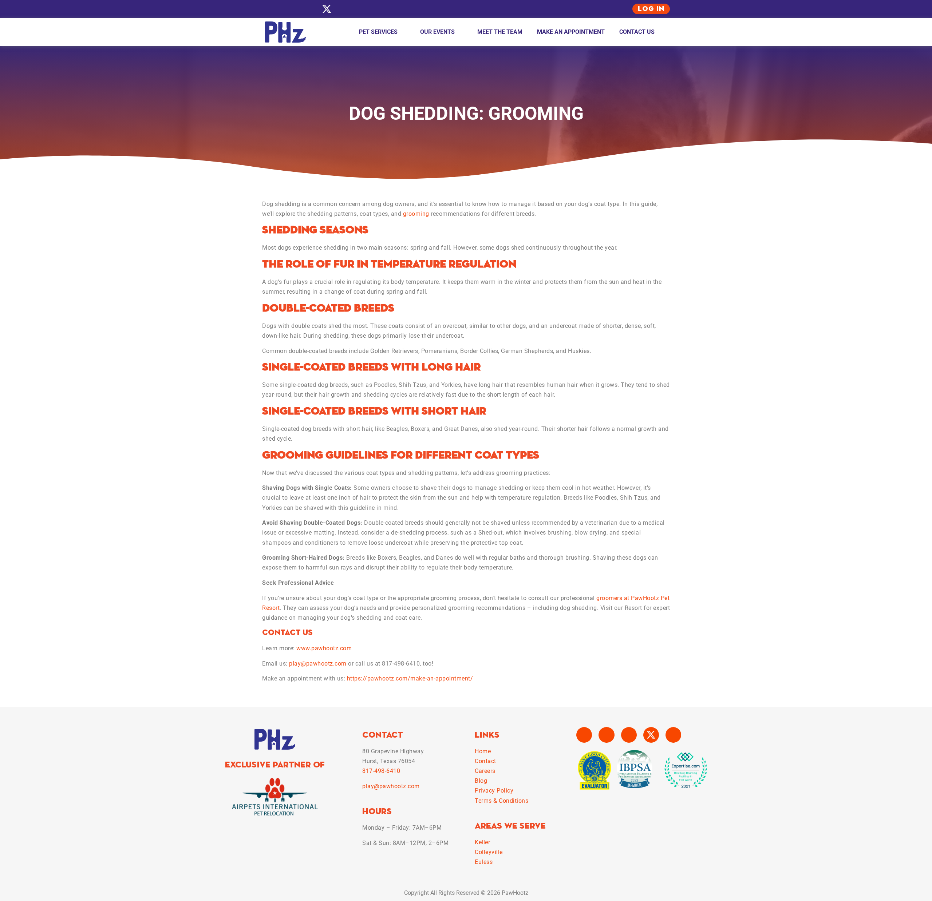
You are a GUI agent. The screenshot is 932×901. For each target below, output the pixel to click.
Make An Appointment (571, 31)
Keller (482, 842)
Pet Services (378, 31)
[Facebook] (266, 8)
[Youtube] (306, 8)
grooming (416, 213)
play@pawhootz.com (318, 663)
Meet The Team (499, 31)
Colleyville (489, 852)
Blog (481, 780)
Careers (485, 770)
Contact (485, 761)
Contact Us (637, 31)
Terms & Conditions (501, 800)
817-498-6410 (381, 770)
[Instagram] (286, 8)
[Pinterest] (346, 8)
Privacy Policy (494, 790)
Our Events (437, 31)
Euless (484, 861)
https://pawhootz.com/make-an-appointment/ (410, 678)
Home (483, 751)
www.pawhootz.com (324, 648)
